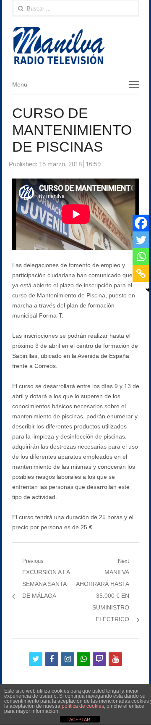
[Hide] (147, 289)
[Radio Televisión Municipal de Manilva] (75, 45)
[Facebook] (141, 223)
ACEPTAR (79, 719)
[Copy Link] (141, 273)
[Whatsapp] (141, 256)
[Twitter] (141, 239)
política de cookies (83, 706)
